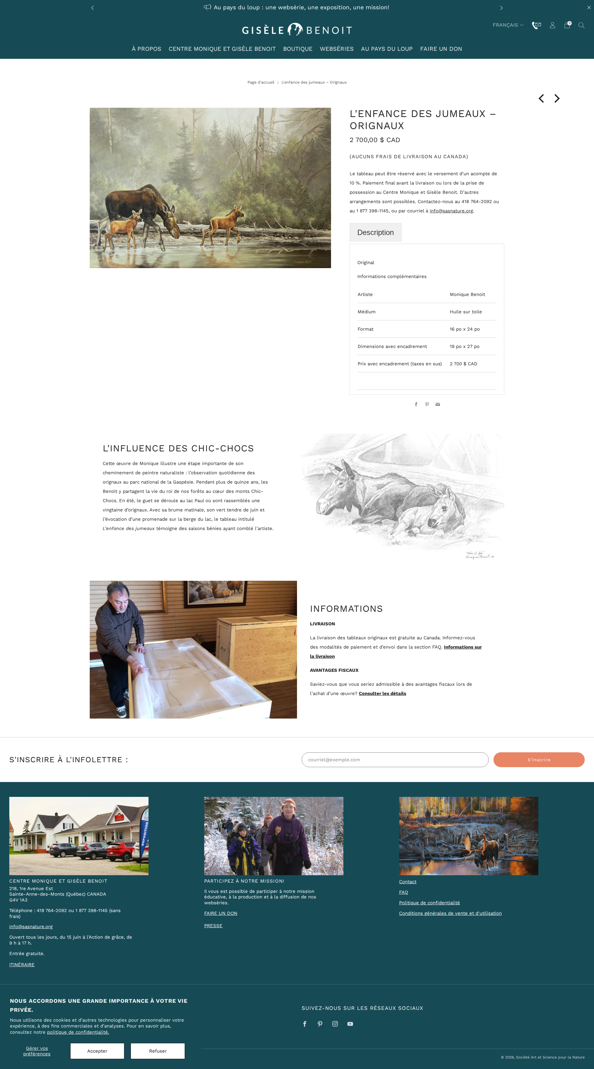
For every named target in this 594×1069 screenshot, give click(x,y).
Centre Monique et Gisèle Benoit (222, 48)
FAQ (403, 892)
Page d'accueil (261, 82)
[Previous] (92, 7)
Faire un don (441, 48)
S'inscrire (539, 759)
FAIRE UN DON (220, 913)
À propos (146, 48)
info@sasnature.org (451, 211)
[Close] (589, 7)
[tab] (376, 232)
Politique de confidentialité (429, 903)
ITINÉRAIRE (22, 964)
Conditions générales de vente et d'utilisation (450, 913)
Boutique (297, 48)
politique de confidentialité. (78, 1032)
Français (505, 25)
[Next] (501, 7)
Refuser (158, 1051)
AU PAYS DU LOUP (387, 48)
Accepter (97, 1051)
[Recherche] (582, 25)
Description (375, 232)
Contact (407, 881)
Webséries (337, 48)
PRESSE (213, 925)
